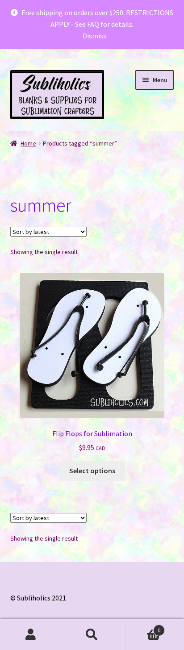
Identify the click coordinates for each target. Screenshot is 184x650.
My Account (30, 635)
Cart (142, 627)
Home (28, 143)
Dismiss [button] (94, 35)
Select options (92, 470)
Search (91, 635)
